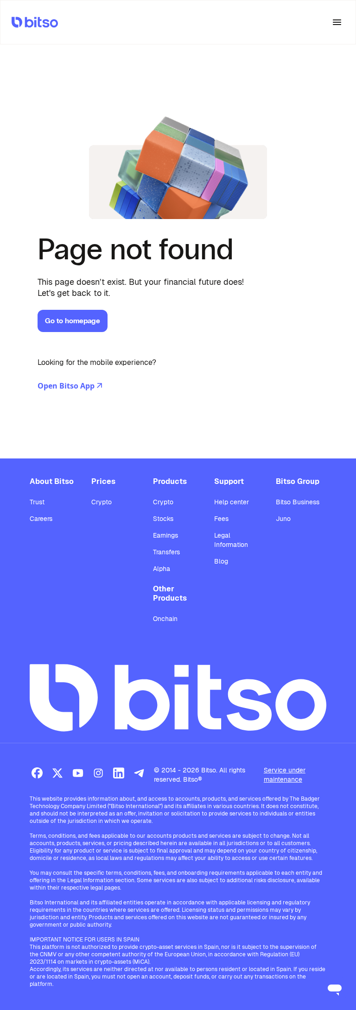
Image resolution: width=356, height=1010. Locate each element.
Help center (231, 502)
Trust (37, 502)
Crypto (101, 502)
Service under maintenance (284, 775)
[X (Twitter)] (57, 772)
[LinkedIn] (118, 772)
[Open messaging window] (335, 989)
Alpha (161, 569)
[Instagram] (98, 772)
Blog (221, 561)
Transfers (166, 552)
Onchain (165, 619)
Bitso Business (297, 502)
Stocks (163, 518)
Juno (283, 518)
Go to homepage (72, 320)
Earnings (165, 535)
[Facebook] (37, 772)
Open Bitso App (66, 386)
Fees (221, 518)
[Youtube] (77, 772)
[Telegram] (139, 772)
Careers (41, 518)
